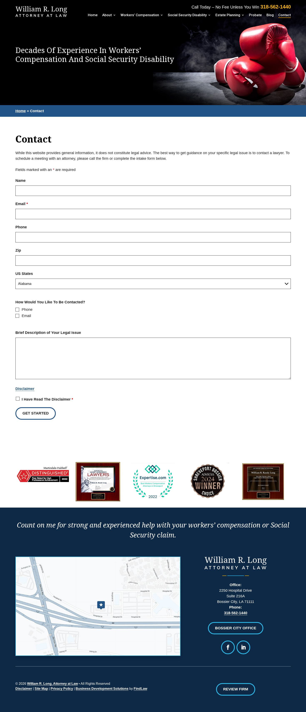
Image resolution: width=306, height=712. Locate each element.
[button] (289, 701)
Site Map (41, 688)
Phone (21, 227)
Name (20, 180)
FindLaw (140, 688)
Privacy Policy (62, 688)
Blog (270, 15)
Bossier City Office (235, 628)
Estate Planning (227, 15)
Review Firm (235, 689)
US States (24, 274)
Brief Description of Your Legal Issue (48, 333)
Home (93, 15)
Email (21, 204)
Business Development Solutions (102, 688)
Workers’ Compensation (140, 15)
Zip (18, 250)
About (107, 15)
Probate (255, 15)
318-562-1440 (275, 7)
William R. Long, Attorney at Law (52, 683)
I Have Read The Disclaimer (47, 399)
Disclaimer (24, 389)
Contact (284, 15)
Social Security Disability (187, 15)
